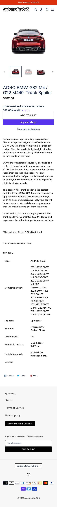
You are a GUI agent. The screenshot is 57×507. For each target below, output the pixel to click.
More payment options (28, 129)
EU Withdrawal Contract (20, 423)
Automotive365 (32, 498)
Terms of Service (14, 407)
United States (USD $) (28, 466)
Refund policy (13, 415)
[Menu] (52, 9)
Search (9, 400)
